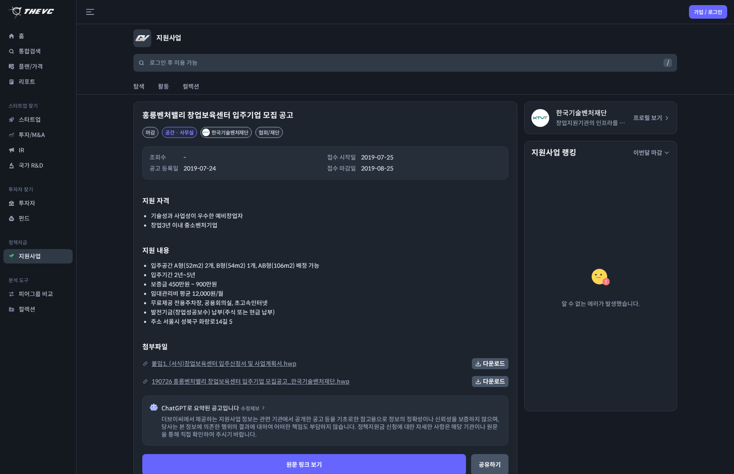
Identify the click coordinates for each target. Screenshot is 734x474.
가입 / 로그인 (708, 12)
